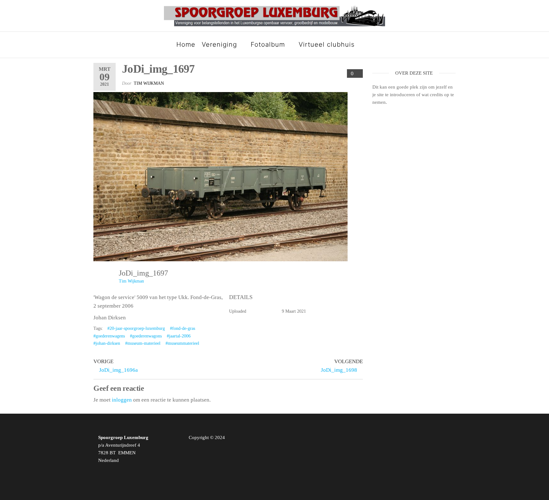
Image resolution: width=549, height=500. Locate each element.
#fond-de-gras (182, 328)
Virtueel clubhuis (327, 44)
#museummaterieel (182, 343)
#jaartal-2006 (179, 336)
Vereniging (219, 44)
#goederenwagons (146, 336)
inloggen (122, 400)
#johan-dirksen (106, 343)
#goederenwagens (109, 336)
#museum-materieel (142, 343)
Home (185, 44)
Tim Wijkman (149, 83)
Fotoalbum (268, 44)
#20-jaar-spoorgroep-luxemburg (136, 328)
